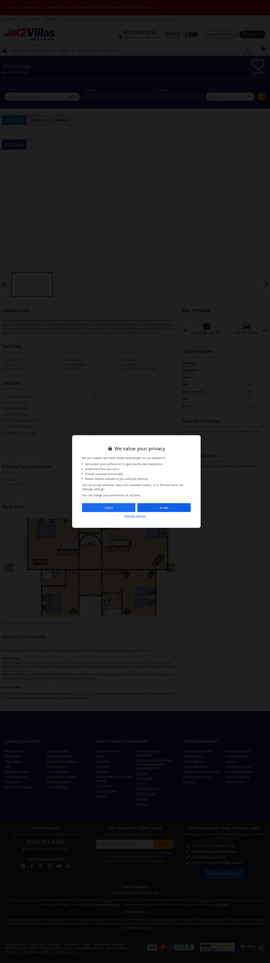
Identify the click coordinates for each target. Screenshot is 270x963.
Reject (109, 507)
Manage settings (135, 516)
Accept (164, 507)
